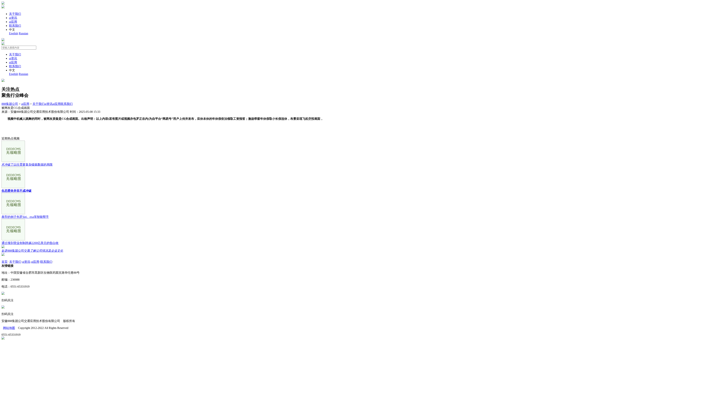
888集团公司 (10, 103)
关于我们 (15, 13)
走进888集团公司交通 (32, 250)
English (13, 33)
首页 (5, 261)
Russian (23, 33)
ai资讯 (13, 17)
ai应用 (13, 21)
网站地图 (9, 327)
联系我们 (15, 25)
